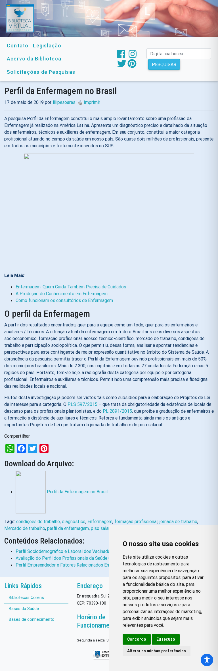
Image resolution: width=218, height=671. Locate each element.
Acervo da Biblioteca (34, 58)
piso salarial (102, 528)
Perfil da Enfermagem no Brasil (77, 491)
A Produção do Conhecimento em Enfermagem (62, 293)
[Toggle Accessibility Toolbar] (207, 660)
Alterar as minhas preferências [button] (156, 650)
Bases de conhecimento (31, 619)
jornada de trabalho (178, 521)
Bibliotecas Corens (26, 597)
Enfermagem (99, 521)
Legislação (47, 45)
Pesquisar (164, 64)
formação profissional (136, 521)
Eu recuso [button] (165, 639)
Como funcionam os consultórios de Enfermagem (64, 300)
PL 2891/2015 (117, 411)
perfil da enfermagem (68, 528)
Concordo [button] (136, 639)
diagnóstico (73, 521)
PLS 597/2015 (82, 404)
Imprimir (92, 102)
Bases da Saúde (24, 608)
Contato (17, 45)
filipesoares (64, 102)
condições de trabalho (38, 521)
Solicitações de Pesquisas (41, 72)
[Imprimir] (79, 102)
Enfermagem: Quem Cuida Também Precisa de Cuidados (71, 287)
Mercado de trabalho (24, 528)
